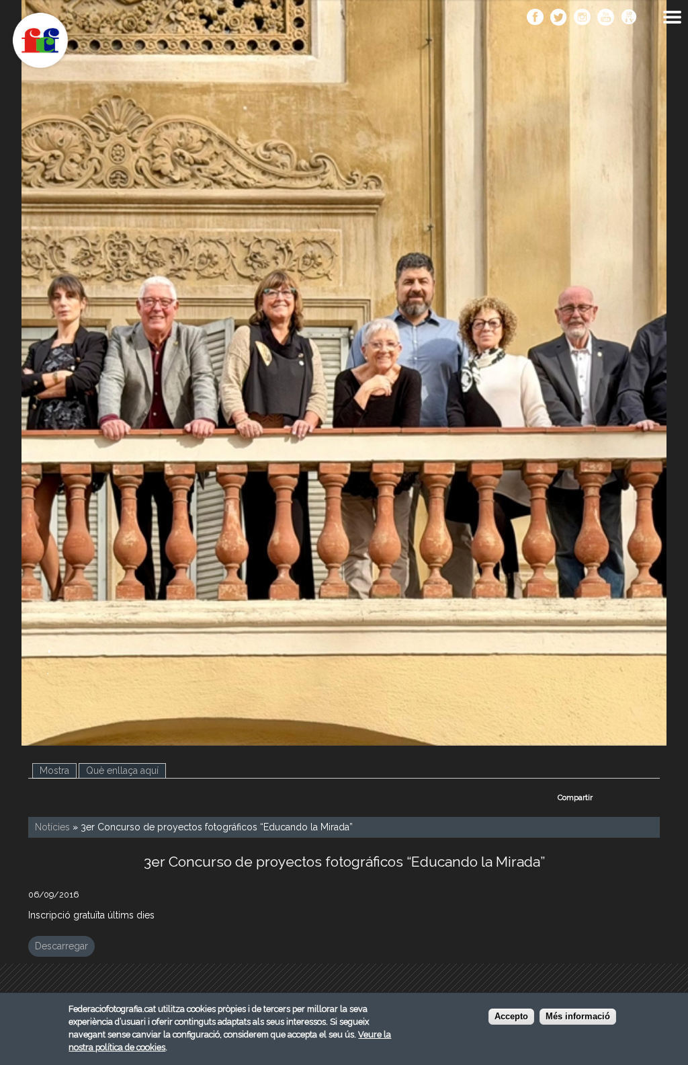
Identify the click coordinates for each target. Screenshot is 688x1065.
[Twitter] (558, 18)
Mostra (58, 770)
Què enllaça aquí (122, 770)
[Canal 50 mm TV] (629, 18)
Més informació (578, 1016)
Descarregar (61, 946)
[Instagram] (582, 18)
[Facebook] (535, 18)
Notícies (52, 827)
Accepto (511, 1016)
